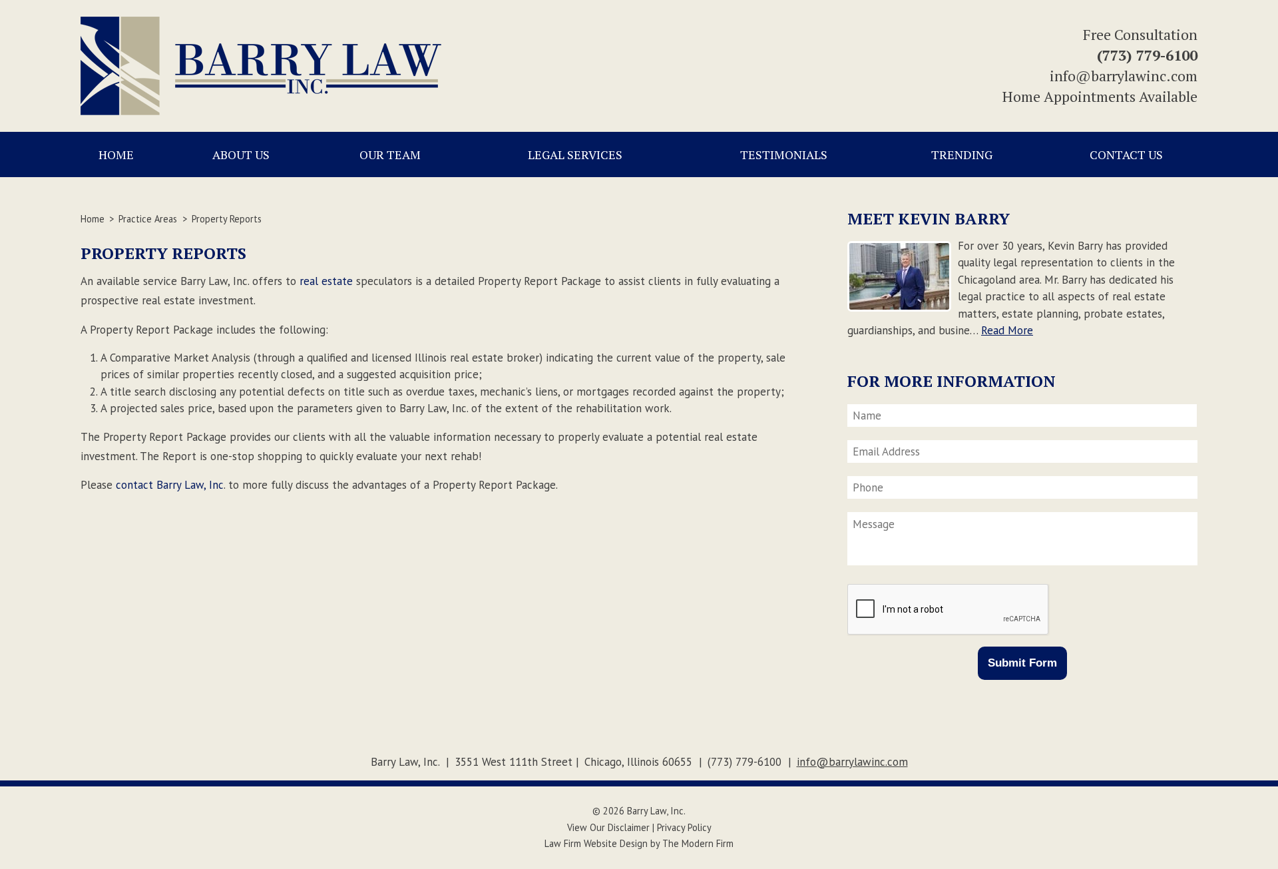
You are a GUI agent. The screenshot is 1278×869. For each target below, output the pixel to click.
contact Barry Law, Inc (170, 484)
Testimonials (783, 154)
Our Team (390, 154)
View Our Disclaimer (608, 827)
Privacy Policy (684, 827)
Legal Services (575, 154)
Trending (961, 154)
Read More (1007, 330)
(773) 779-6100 (1147, 55)
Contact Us (1126, 154)
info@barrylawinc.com (1123, 75)
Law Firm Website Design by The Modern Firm (639, 843)
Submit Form (1022, 663)
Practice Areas (147, 218)
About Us (241, 154)
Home (116, 154)
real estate (326, 281)
